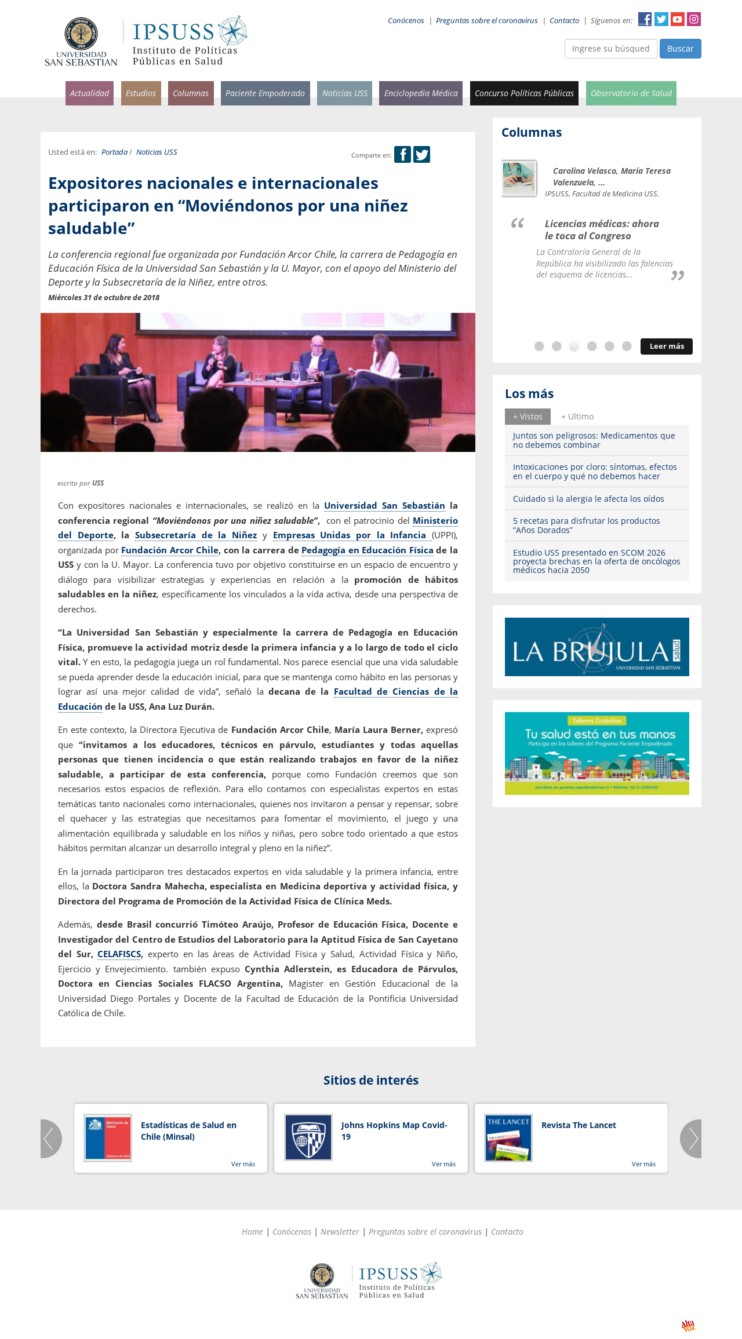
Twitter (661, 19)
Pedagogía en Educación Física (367, 550)
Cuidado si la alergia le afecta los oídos (588, 498)
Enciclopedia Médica (421, 92)
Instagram (694, 19)
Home (252, 1231)
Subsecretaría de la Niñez (196, 535)
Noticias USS (345, 92)
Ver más (243, 1163)
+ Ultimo (577, 416)
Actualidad (89, 92)
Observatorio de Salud (631, 92)
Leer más (667, 346)
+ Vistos (528, 416)
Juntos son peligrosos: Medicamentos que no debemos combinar (594, 440)
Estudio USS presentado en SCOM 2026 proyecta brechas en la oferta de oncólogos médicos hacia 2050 (597, 561)
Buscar (680, 48)
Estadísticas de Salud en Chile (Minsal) (189, 1130)
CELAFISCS (119, 953)
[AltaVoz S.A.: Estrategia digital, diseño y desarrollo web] (688, 1326)
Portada (114, 152)
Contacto (564, 20)
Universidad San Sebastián (384, 505)
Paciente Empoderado (265, 92)
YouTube (678, 19)
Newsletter (340, 1231)
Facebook (645, 19)
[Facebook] (402, 155)
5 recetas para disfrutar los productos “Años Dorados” (586, 525)
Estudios (141, 92)
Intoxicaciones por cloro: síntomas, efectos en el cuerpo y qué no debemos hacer (595, 471)
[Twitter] (421, 155)
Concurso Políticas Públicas (524, 92)
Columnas (191, 92)
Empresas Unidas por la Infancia (352, 535)
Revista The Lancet (578, 1124)
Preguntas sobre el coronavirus (487, 20)
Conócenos (406, 20)
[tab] (528, 416)
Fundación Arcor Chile (170, 550)
